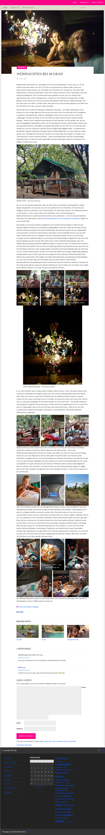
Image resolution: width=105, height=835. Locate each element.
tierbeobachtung (65, 812)
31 (35, 783)
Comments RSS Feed (24, 745)
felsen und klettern (61, 774)
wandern (68, 815)
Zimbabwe (8, 792)
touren (58, 815)
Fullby (28, 832)
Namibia (7, 771)
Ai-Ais (44, 639)
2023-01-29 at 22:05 (24, 670)
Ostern (19, 639)
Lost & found (9, 767)
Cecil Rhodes (58, 767)
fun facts (69, 785)
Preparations (9, 775)
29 (52, 779)
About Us (8, 758)
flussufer (59, 785)
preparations (64, 802)
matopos (67, 796)
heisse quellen (59, 790)
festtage (35, 607)
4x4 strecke (61, 758)
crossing (65, 767)
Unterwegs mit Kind (11, 788)
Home (75, 2)
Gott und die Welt (10, 763)
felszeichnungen (62, 780)
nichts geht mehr (60, 799)
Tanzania (7, 784)
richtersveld (69, 805)
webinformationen (61, 818)
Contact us (84, 2)
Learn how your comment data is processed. (60, 741)
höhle (66, 790)
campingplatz (63, 764)
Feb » (42, 786)
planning (70, 799)
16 (32, 776)
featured (71, 769)
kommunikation (68, 793)
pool (57, 802)
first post (63, 782)
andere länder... (59, 761)
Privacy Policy (97, 2)
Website (20, 729)
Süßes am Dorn (72, 639)
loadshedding (58, 796)
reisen (59, 805)
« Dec (37, 786)
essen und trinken (25, 607)
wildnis (59, 821)
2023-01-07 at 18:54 (24, 657)
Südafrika (22, 67)
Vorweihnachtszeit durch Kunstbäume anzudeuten (61, 218)
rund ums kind (63, 809)
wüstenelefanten (69, 822)
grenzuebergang (61, 788)
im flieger (58, 793)
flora (67, 782)
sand (57, 812)
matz (21, 612)
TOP (101, 750)
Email (18, 723)
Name (84, 687)
